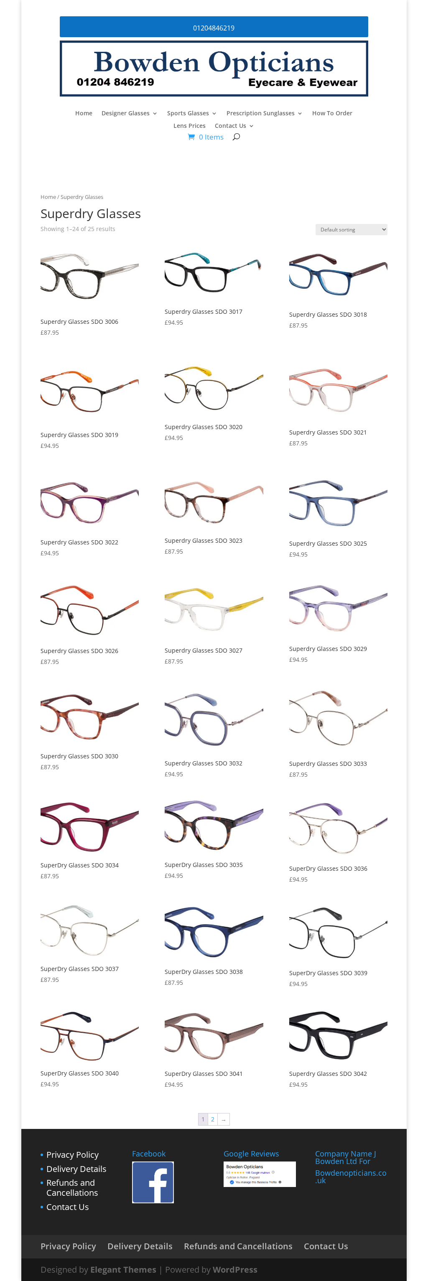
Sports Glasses (188, 113)
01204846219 (213, 28)
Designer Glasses (126, 113)
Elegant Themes (123, 1269)
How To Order (332, 113)
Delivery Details (76, 1168)
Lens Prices (189, 126)
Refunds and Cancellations (72, 1187)
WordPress (235, 1269)
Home (83, 113)
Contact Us (230, 126)
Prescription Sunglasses (261, 113)
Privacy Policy (72, 1154)
